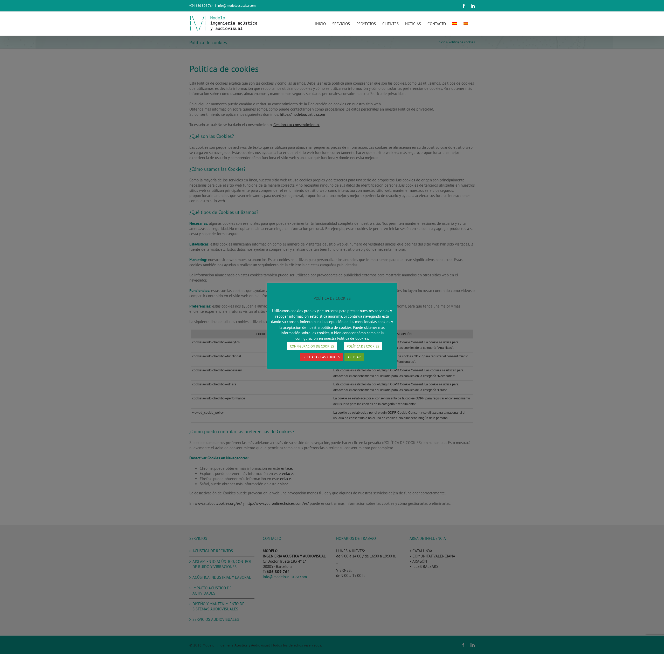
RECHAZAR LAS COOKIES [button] (321, 357)
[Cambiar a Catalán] (466, 24)
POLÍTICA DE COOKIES (363, 346)
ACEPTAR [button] (354, 357)
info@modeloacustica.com (236, 5)
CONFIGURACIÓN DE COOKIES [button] (312, 346)
